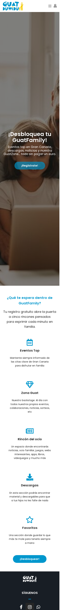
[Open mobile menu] (49, 6)
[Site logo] (13, 6)
